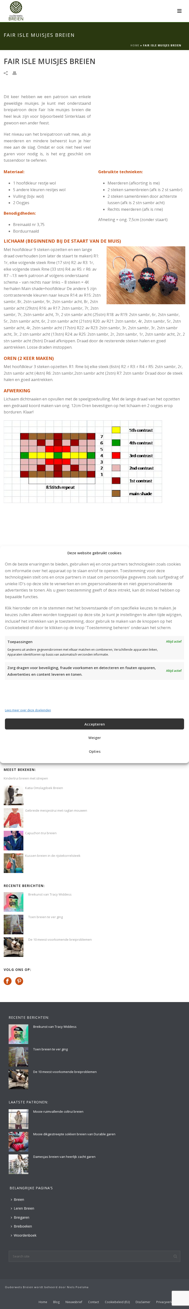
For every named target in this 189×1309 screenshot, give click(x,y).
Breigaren (21, 1217)
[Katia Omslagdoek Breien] (13, 795)
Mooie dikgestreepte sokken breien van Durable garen (74, 1134)
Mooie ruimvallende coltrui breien (58, 1111)
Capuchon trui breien (41, 833)
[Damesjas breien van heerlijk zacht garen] (18, 1164)
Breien (19, 1199)
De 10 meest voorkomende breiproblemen (60, 939)
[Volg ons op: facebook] (8, 981)
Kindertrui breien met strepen (26, 778)
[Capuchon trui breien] (13, 840)
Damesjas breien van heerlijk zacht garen (64, 1156)
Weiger (94, 737)
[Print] (17, 72)
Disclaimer (143, 1302)
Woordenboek (25, 1235)
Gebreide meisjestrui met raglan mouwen (56, 810)
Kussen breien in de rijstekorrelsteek (52, 855)
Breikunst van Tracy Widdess (50, 894)
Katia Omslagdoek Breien (44, 788)
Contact (93, 1302)
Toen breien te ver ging (45, 917)
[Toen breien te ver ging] (13, 924)
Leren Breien (24, 1208)
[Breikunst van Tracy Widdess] (13, 902)
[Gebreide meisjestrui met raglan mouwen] (13, 818)
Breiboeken (23, 1226)
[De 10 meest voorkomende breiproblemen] (13, 947)
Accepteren (94, 724)
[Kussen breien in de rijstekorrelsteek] (13, 863)
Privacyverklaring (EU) (171, 1302)
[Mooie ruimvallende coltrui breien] (18, 1119)
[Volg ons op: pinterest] (19, 981)
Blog (56, 1302)
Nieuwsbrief (73, 1302)
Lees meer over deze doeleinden (28, 710)
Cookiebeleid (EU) (117, 1302)
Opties (95, 751)
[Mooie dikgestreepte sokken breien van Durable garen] (18, 1141)
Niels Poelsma (78, 1287)
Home (134, 45)
